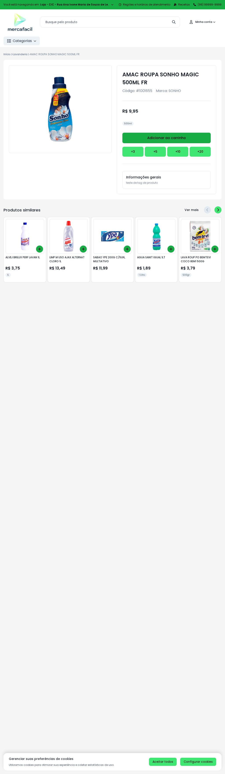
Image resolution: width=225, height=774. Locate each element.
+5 (155, 151)
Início (7, 54)
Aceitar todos (162, 761)
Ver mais (192, 210)
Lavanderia (20, 54)
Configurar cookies (198, 761)
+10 (177, 151)
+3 (133, 151)
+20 (200, 151)
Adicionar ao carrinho (166, 137)
